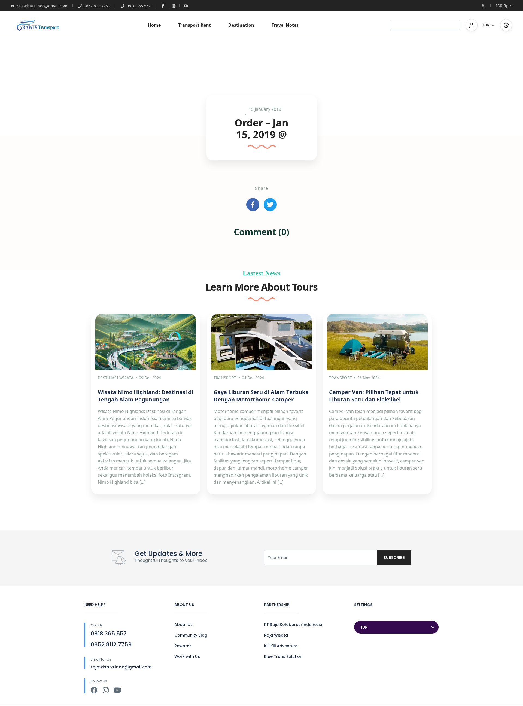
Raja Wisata (276, 635)
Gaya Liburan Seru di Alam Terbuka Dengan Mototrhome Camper (261, 395)
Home (154, 25)
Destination (241, 25)
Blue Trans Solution (283, 656)
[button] (506, 25)
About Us (183, 624)
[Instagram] (105, 690)
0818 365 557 (139, 5)
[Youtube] (117, 690)
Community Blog (190, 635)
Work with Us (187, 656)
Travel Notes (285, 25)
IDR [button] (486, 25)
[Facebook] (94, 690)
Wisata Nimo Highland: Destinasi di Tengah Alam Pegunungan (145, 395)
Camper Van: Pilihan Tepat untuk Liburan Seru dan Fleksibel (374, 395)
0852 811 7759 (97, 5)
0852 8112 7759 (111, 644)
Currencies (365, 615)
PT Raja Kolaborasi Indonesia (293, 624)
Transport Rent (194, 25)
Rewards (183, 646)
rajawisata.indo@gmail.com (42, 5)
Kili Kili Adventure (280, 646)
